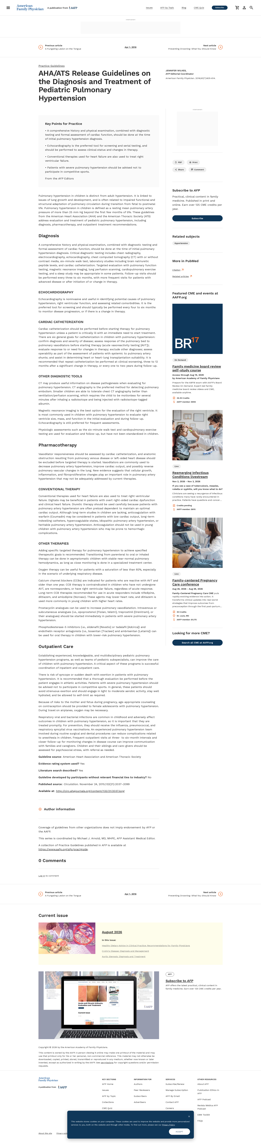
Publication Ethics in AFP (208, 1092)
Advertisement (130, 19)
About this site (45, 1133)
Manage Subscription (177, 1090)
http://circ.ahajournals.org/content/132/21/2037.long (90, 791)
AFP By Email (173, 1096)
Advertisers (140, 1102)
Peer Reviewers (142, 1090)
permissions (107, 1062)
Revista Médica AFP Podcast (207, 1107)
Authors (138, 1084)
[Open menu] (8, 8)
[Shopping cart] (237, 8)
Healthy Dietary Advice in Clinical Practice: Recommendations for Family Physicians (146, 945)
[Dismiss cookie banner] (189, 1116)
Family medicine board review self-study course (196, 368)
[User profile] (244, 8)
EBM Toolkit (203, 1114)
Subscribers (140, 1096)
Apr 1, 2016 (130, 47)
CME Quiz (199, 7)
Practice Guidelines (51, 65)
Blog (184, 7)
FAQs (200, 1120)
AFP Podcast (204, 1099)
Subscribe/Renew (175, 1084)
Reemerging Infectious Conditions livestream (190, 475)
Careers (170, 1108)
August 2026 (112, 932)
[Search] (251, 8)
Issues (149, 7)
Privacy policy (62, 1133)
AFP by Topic (167, 7)
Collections (108, 1102)
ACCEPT (179, 1132)
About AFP (203, 1084)
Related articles (180, 276)
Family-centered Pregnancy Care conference (194, 582)
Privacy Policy (168, 1125)
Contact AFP (172, 1102)
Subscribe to (179, 981)
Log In (41, 875)
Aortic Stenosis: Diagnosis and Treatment (123, 956)
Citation (176, 270)
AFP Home (107, 1084)
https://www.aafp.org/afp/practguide (63, 849)
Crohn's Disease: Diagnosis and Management (125, 951)
